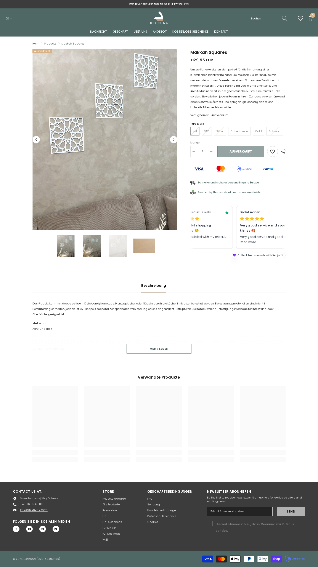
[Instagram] (29, 529)
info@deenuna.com (34, 509)
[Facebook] (16, 529)
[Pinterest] (42, 529)
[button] (36, 139)
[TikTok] (56, 529)
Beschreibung (153, 285)
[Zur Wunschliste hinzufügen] (272, 151)
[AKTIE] (282, 152)
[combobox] (265, 18)
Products (50, 43)
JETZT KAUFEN (180, 4)
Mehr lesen (159, 349)
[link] (55, 452)
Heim (35, 43)
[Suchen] (269, 18)
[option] (159, 4)
